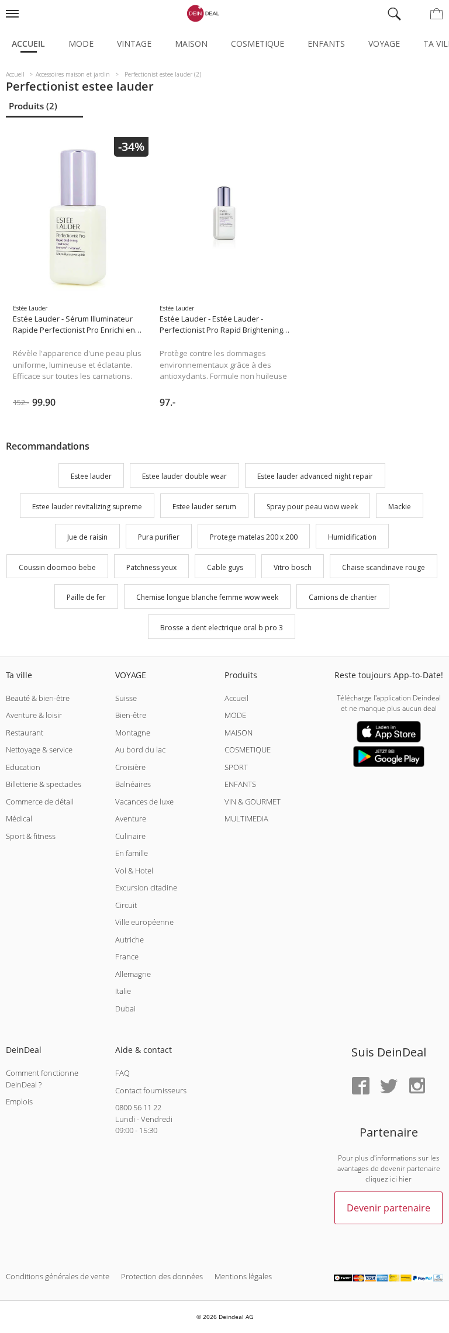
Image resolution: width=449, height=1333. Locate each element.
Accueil (28, 43)
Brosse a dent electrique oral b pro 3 (221, 628)
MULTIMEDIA (246, 818)
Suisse (126, 698)
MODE (235, 715)
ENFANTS (240, 784)
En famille (131, 853)
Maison (191, 43)
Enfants (326, 43)
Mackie (399, 507)
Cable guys (225, 567)
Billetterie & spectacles (43, 784)
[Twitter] (389, 1086)
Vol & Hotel (134, 870)
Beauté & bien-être (38, 698)
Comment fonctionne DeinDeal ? (42, 1079)
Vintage (134, 43)
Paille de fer (86, 598)
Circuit (126, 905)
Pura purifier (158, 537)
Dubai (125, 1008)
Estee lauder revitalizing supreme (87, 507)
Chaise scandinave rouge (383, 567)
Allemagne (133, 974)
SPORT (236, 767)
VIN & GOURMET (252, 801)
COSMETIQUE (247, 749)
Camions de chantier (343, 598)
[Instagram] (417, 1086)
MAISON (238, 732)
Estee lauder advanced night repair (315, 477)
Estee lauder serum (204, 507)
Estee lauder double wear (184, 477)
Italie (123, 991)
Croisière (130, 767)
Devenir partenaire (388, 1207)
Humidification (352, 537)
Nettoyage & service (39, 749)
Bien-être (130, 715)
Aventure (130, 818)
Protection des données (162, 1276)
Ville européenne (144, 922)
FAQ (122, 1073)
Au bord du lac (140, 749)
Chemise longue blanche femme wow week (207, 598)
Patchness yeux (151, 567)
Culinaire (130, 836)
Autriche (129, 939)
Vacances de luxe (144, 801)
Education (23, 767)
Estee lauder (91, 477)
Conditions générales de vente (57, 1276)
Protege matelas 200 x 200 (254, 537)
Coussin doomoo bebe (57, 567)
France (127, 956)
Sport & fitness (31, 836)
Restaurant (24, 732)
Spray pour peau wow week (312, 507)
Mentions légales (243, 1276)
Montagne (132, 732)
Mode (81, 43)
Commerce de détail (40, 801)
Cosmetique (257, 43)
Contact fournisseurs (150, 1090)
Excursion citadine (146, 887)
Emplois (19, 1101)
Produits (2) (33, 106)
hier (405, 1179)
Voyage (384, 43)
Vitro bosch (293, 567)
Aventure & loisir (34, 715)
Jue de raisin (87, 537)
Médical (19, 818)
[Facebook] (360, 1086)
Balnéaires (133, 784)
